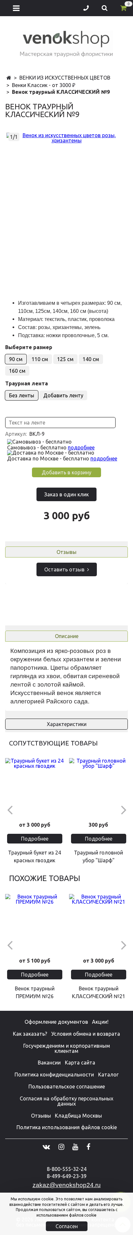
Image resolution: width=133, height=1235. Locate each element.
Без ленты (21, 395)
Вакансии (49, 1062)
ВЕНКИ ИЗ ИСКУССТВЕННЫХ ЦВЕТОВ (64, 78)
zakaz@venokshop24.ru (67, 1185)
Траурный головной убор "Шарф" (98, 856)
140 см (91, 359)
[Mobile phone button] (86, 8)
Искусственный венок (41, 692)
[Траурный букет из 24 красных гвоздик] (34, 787)
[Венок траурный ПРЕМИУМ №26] (34, 923)
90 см (16, 359)
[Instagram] (61, 1146)
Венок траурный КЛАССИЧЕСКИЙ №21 (98, 992)
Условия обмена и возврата (85, 1034)
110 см (40, 359)
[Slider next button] (123, 809)
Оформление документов (56, 1022)
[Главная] (8, 78)
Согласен (67, 1226)
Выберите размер (28, 347)
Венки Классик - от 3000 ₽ (43, 85)
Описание (66, 636)
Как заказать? (30, 1034)
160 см (17, 371)
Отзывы (66, 552)
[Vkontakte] (46, 1146)
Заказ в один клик (66, 494)
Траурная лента (26, 383)
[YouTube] (75, 1146)
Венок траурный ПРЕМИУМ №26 (35, 992)
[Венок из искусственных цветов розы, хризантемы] (66, 138)
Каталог (108, 1074)
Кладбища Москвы (78, 1116)
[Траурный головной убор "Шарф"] (98, 787)
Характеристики (67, 724)
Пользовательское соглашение (66, 1086)
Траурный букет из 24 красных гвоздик (34, 856)
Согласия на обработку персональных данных (66, 1101)
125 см (65, 359)
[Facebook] (88, 1146)
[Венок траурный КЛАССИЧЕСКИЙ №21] (98, 923)
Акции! (100, 1022)
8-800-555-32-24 (67, 1169)
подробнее (81, 447)
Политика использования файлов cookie (66, 1127)
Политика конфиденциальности (54, 1074)
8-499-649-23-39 (67, 1176)
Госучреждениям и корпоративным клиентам (66, 1048)
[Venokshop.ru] (66, 42)
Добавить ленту (63, 395)
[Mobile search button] (104, 8)
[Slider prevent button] (9, 809)
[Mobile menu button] (16, 8)
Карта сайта (80, 1062)
